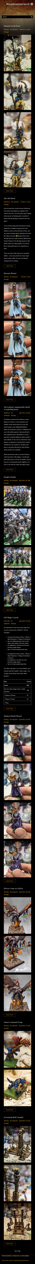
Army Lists (7, 621)
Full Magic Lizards (11, 617)
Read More (9, 191)
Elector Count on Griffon (13, 888)
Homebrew (7, 202)
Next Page (17, 1251)
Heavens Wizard (10, 273)
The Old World (9, 198)
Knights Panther (10, 477)
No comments (14, 29)
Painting (6, 29)
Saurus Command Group (13, 1022)
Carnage (6, 32)
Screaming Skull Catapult (13, 1117)
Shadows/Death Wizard (13, 716)
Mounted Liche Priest (12, 26)
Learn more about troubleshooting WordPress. (15, 1260)
